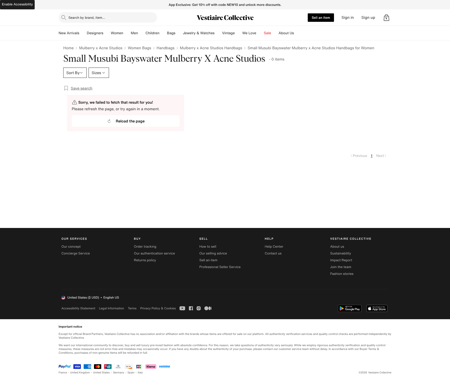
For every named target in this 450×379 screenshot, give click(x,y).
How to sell (207, 246)
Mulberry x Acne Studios (100, 48)
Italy (140, 372)
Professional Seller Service (219, 267)
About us (337, 246)
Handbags (165, 48)
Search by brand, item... (86, 17)
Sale (267, 33)
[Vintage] (238, 33)
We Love (249, 33)
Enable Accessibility (17, 4)
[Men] (142, 33)
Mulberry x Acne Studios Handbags (211, 48)
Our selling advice (213, 253)
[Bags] (179, 33)
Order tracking (145, 246)
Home (68, 48)
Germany (118, 372)
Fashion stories (341, 273)
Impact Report (341, 260)
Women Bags (139, 48)
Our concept (71, 246)
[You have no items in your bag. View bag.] (386, 17)
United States (101, 372)
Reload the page (130, 121)
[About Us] (298, 33)
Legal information (111, 308)
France (63, 372)
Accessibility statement (78, 308)
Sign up (368, 17)
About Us (286, 33)
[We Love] (260, 33)
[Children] (163, 33)
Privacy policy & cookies (158, 308)
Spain (131, 372)
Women (117, 33)
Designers (95, 33)
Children (153, 33)
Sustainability (340, 253)
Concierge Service (75, 253)
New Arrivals (69, 33)
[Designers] (107, 33)
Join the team (340, 267)
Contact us (273, 253)
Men (134, 33)
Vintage (228, 33)
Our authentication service (154, 253)
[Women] (127, 33)
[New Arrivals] (83, 33)
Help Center (274, 246)
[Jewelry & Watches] (218, 33)
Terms (132, 308)
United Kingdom (80, 372)
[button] (386, 17)
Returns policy (145, 260)
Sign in (347, 17)
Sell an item (321, 17)
